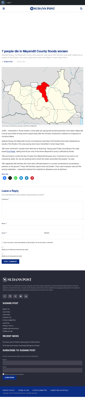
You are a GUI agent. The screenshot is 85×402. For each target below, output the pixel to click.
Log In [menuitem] (9, 2)
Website (46, 233)
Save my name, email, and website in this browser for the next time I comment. (28, 242)
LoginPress (6, 323)
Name (4, 223)
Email (4, 233)
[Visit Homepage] (42, 8)
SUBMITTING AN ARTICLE (11, 328)
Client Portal (6, 312)
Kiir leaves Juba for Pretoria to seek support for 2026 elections (21, 342)
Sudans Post (8, 61)
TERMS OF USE (8, 331)
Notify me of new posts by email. (12, 256)
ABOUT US (6, 309)
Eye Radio (11, 151)
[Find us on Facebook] (5, 296)
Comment (5, 199)
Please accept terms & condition (14, 374)
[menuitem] (3, 2)
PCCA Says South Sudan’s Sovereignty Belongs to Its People (21, 345)
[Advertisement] (42, 30)
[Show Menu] (4, 8)
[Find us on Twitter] (10, 296)
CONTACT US (7, 317)
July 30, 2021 (21, 61)
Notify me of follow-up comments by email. (15, 249)
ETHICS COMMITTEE (9, 320)
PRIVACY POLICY (8, 326)
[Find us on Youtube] (21, 296)
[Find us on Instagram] (15, 296)
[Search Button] (81, 8)
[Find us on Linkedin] (26, 296)
